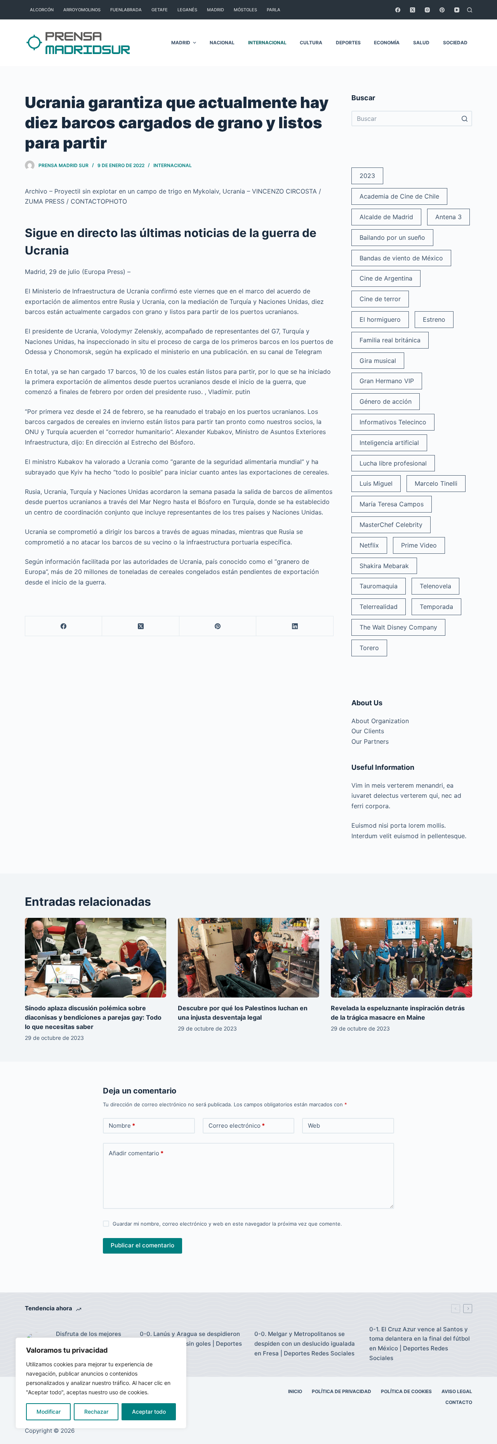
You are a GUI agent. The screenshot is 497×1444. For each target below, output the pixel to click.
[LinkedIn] (294, 626)
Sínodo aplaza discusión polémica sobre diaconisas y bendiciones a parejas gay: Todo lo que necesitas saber (93, 1017)
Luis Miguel (376, 483)
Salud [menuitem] (421, 42)
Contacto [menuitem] (458, 1402)
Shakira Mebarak (384, 566)
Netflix (369, 545)
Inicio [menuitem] (295, 1391)
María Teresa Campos (392, 504)
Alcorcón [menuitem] (42, 9)
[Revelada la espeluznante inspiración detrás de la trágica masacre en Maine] (401, 958)
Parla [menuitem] (273, 9)
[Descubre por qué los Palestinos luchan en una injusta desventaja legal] (248, 958)
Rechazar (96, 1411)
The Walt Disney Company (398, 627)
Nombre (122, 1125)
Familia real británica (390, 340)
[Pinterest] (442, 9)
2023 (367, 176)
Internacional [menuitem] (267, 42)
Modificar (48, 1411)
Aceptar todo (149, 1411)
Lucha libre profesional (393, 463)
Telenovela (435, 586)
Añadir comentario (136, 1153)
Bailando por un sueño (392, 237)
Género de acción (386, 401)
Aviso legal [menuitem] (456, 1391)
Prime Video (419, 545)
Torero (369, 648)
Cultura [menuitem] (311, 42)
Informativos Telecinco (393, 422)
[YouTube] (456, 9)
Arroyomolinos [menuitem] (82, 9)
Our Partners (370, 741)
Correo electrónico (237, 1125)
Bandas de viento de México (401, 258)
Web (314, 1125)
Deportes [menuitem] (348, 42)
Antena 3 (448, 217)
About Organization (380, 721)
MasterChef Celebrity (391, 524)
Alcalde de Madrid (386, 217)
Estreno (434, 319)
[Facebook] (397, 9)
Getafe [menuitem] (159, 9)
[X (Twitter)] (412, 9)
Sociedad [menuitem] (455, 42)
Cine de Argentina (386, 278)
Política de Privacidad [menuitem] (341, 1391)
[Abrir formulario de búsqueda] (469, 9)
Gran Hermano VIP (387, 381)
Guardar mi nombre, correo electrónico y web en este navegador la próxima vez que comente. (227, 1224)
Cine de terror (380, 299)
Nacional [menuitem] (222, 42)
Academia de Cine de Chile (399, 196)
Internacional (172, 165)
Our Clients (367, 731)
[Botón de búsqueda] (464, 118)
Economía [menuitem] (387, 42)
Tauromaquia (379, 586)
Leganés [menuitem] (187, 9)
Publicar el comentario (142, 1245)
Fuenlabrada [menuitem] (126, 9)
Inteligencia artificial (389, 442)
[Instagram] (427, 9)
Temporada (436, 606)
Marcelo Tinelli (436, 483)
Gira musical (378, 360)
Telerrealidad (379, 606)
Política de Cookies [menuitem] (406, 1391)
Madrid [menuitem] (215, 9)
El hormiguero (380, 319)
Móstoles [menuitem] (245, 9)
